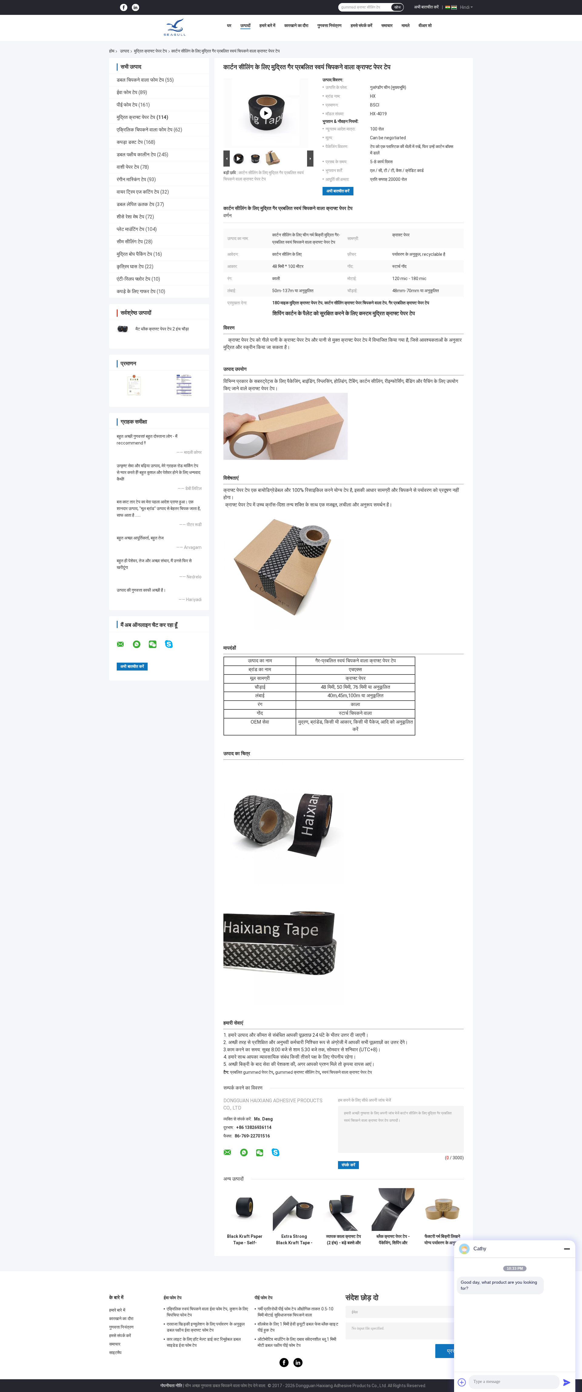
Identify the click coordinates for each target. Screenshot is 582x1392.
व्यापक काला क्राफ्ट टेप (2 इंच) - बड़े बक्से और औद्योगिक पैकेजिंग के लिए (344, 1239)
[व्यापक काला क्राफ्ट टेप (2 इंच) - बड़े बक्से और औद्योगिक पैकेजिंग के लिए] (343, 1209)
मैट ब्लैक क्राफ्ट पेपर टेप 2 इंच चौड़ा (162, 328)
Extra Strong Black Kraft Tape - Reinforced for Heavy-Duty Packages (294, 1239)
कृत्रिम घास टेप (130, 266)
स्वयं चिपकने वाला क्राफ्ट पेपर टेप (347, 1072)
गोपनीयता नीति (171, 1385)
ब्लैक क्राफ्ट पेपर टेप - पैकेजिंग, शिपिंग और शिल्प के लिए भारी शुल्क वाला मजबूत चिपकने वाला (393, 1239)
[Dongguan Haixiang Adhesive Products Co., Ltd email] (124, 644)
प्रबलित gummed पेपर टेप (251, 1072)
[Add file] (462, 1382)
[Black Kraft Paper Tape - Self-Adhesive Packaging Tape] (244, 1209)
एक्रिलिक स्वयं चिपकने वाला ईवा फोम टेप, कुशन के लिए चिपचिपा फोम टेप (207, 1311)
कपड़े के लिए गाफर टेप (136, 291)
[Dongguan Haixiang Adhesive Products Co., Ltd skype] (172, 644)
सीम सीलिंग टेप (130, 242)
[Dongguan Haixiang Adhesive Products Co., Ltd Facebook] (123, 7)
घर (229, 25)
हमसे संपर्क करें (361, 25)
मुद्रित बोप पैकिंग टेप (134, 254)
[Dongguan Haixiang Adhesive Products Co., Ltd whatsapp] (140, 644)
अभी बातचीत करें (426, 7)
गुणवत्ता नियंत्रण (329, 25)
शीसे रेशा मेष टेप (130, 217)
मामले (406, 25)
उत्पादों (245, 25)
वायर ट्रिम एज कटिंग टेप (138, 192)
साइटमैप (115, 1352)
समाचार (387, 25)
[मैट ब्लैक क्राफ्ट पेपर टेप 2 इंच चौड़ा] (123, 329)
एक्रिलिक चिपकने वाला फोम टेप (144, 130)
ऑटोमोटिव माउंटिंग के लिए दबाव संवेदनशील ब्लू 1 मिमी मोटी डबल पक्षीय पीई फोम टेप (297, 1342)
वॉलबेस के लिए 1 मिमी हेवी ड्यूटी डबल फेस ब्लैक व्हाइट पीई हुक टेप (298, 1327)
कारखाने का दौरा (296, 25)
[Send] (567, 1382)
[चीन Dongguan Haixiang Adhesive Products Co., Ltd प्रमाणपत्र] (134, 385)
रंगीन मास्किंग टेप (131, 179)
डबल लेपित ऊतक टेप (135, 204)
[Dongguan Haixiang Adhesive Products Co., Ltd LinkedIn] (135, 7)
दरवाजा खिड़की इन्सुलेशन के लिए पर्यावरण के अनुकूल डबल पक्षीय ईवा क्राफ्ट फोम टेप (206, 1327)
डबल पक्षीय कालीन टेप (136, 154)
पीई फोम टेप (127, 105)
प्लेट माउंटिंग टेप (130, 229)
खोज (397, 7)
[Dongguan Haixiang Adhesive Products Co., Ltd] (174, 27)
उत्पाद (124, 51)
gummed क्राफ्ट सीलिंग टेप (297, 1072)
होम (111, 51)
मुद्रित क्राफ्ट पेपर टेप (150, 51)
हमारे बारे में (267, 25)
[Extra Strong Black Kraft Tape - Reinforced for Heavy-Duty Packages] (294, 1209)
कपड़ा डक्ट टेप (130, 142)
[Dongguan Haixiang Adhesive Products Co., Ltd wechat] (156, 644)
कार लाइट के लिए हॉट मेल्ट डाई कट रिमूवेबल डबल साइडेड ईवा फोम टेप (204, 1342)
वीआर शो (425, 25)
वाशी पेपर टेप (128, 167)
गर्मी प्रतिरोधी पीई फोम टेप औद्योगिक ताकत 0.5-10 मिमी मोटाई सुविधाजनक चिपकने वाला (295, 1311)
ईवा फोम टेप (127, 92)
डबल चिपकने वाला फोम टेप (140, 80)
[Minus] (566, 1248)
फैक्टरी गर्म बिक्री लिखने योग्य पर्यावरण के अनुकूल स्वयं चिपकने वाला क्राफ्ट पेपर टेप (442, 1239)
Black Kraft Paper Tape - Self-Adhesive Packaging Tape (245, 1239)
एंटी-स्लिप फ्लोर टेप (133, 279)
